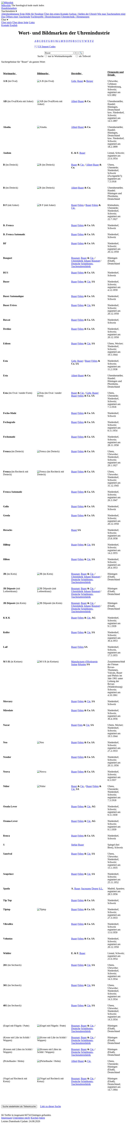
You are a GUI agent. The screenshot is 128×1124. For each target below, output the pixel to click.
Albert (74, 101)
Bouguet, (75, 258)
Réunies (82, 664)
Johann (87, 260)
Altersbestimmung (10, 14)
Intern (42, 1118)
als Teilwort (85, 56)
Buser (80, 81)
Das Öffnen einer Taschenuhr (15, 16)
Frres (80, 725)
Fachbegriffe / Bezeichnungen (46, 16)
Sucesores (86, 888)
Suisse (74, 664)
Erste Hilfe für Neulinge (32, 14)
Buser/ (95, 393)
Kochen (35, 1118)
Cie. (82, 164)
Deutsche (75, 263)
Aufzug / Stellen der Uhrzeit (83, 14)
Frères (81, 205)
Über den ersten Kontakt (56, 14)
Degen (95, 888)
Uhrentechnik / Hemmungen (75, 16)
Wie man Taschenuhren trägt (111, 14)
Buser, (77, 888)
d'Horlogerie (91, 661)
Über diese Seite (20, 22)
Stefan (74, 844)
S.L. (101, 888)
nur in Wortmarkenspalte (60, 56)
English (13, 25)
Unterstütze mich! (21, 1118)
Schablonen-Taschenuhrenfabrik (82, 265)
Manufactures (78, 661)
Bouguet (95, 260)
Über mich (6, 22)
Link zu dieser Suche (50, 1106)
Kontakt (5, 25)
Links (32, 22)
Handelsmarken (9, 8)
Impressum (6, 1118)
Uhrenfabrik (77, 260)
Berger (89, 81)
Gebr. (74, 81)
